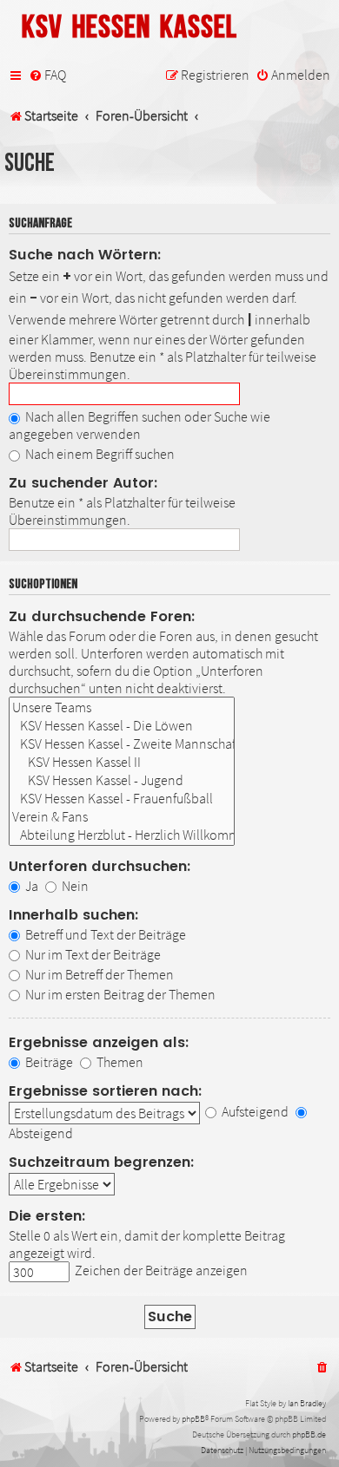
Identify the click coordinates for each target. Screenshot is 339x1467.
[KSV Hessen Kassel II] (121, 762)
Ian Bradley (307, 1403)
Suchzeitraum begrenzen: (102, 1162)
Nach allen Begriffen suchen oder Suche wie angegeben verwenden (139, 425)
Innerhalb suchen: (74, 915)
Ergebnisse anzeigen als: (99, 1042)
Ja (30, 885)
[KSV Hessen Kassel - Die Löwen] (121, 726)
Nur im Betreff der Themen (98, 974)
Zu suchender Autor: (83, 483)
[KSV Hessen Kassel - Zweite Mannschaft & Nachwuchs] (121, 744)
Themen (118, 1062)
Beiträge (48, 1062)
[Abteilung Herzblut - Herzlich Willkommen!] (121, 835)
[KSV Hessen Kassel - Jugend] (121, 780)
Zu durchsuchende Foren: (102, 616)
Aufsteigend (254, 1111)
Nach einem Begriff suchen (99, 453)
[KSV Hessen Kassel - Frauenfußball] (121, 798)
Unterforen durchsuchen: (100, 866)
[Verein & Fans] (121, 817)
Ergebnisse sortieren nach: (106, 1091)
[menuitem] (47, 75)
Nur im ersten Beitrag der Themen (119, 994)
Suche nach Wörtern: (85, 255)
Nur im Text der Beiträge (92, 954)
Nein (74, 885)
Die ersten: (47, 1216)
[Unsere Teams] (121, 707)
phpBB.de (309, 1434)
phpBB (193, 1418)
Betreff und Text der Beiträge (104, 934)
